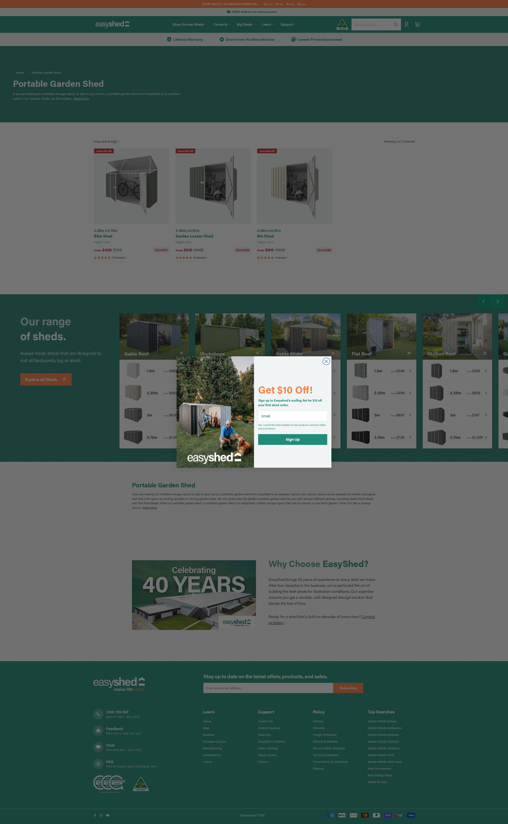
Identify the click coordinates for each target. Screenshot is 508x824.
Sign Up (293, 439)
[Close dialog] (326, 361)
